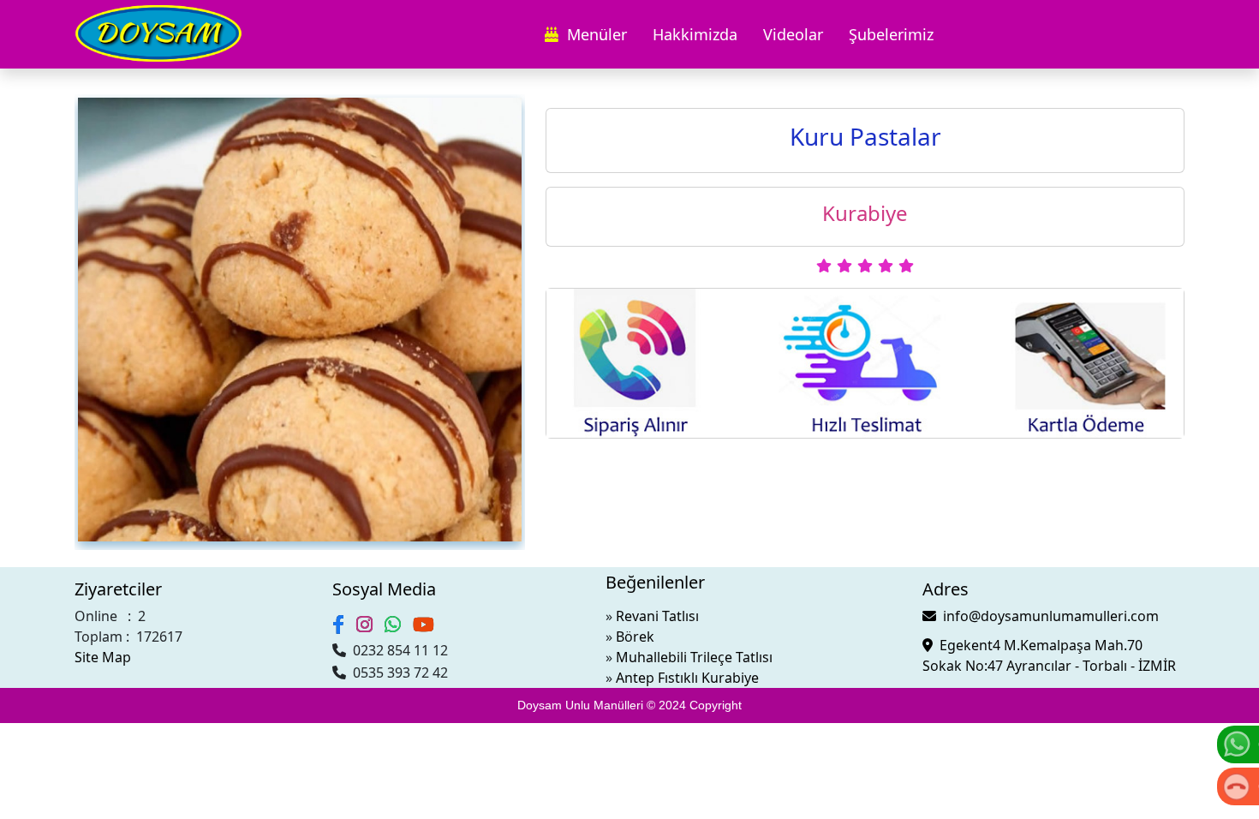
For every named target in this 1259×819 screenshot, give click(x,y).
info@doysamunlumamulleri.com (1047, 616)
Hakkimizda (695, 34)
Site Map (103, 657)
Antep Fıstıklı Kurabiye (687, 677)
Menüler (592, 34)
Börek (635, 636)
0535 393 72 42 (397, 672)
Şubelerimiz (891, 34)
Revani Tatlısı (657, 616)
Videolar (793, 34)
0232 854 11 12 (397, 650)
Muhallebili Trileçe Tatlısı (694, 657)
